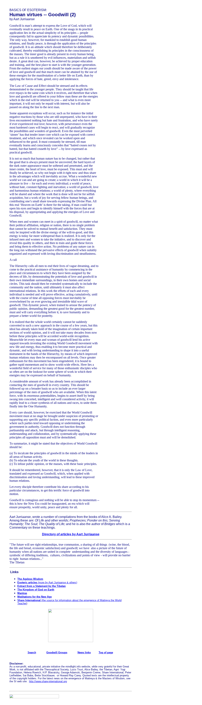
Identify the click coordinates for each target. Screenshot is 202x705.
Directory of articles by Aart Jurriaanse (70, 534)
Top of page (106, 652)
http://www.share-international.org (48, 681)
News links (84, 652)
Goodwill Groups (56, 652)
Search (32, 652)
